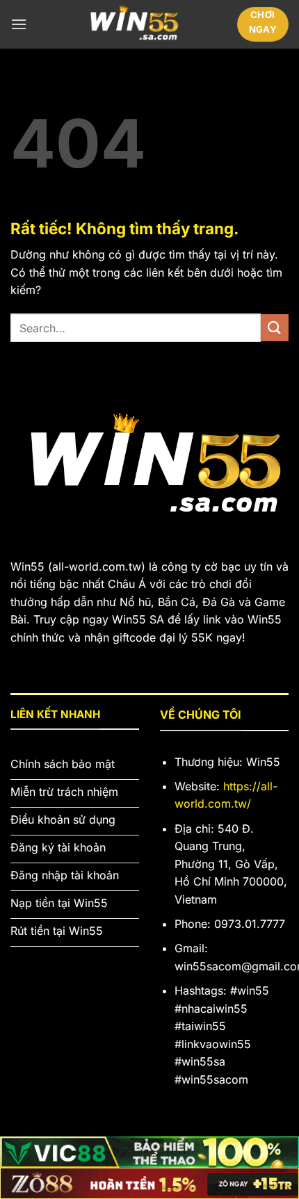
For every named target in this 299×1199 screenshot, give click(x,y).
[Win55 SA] (132, 24)
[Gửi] (275, 327)
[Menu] (18, 24)
